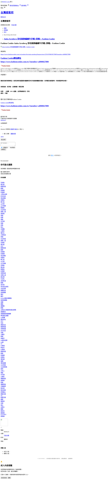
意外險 (3, 284)
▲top (2, 136)
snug (2, 246)
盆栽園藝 (3, 292)
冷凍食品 (3, 235)
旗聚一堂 (3, 211)
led (1, 343)
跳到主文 (3, 17)
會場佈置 (3, 328)
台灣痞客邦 (7, 12)
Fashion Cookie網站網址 (11, 58)
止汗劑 (3, 204)
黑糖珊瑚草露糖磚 (6, 313)
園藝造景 (3, 290)
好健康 (3, 271)
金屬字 (3, 338)
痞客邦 (12, 129)
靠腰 (2, 302)
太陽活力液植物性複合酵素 (8, 309)
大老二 (3, 370)
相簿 (5, 28)
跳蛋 (2, 382)
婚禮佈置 (3, 326)
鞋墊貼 (3, 207)
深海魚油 (3, 280)
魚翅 (2, 236)
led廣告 (3, 345)
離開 (9, 477)
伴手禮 (3, 221)
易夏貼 (3, 200)
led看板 (3, 349)
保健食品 (3, 273)
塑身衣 (3, 411)
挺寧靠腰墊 (4, 300)
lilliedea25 (3, 120)
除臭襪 (3, 190)
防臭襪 (3, 192)
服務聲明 (70, 458)
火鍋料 (3, 231)
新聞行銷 (3, 397)
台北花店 (3, 330)
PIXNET (43, 458)
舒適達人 (3, 392)
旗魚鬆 (3, 213)
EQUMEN (3, 414)
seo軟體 (3, 317)
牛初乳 (3, 279)
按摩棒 (3, 380)
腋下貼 (3, 202)
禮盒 (2, 219)
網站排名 (3, 319)
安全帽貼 (3, 198)
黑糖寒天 (3, 311)
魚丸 (2, 227)
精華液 (3, 401)
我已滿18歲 (4, 477)
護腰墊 (3, 306)
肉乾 (2, 225)
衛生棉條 (3, 390)
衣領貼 (3, 182)
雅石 (2, 294)
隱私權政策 (64, 458)
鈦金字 (3, 347)
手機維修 (3, 386)
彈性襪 (3, 359)
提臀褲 (3, 416)
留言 (16, 129)
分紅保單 (3, 288)
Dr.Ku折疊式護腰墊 (6, 298)
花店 (2, 323)
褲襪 (2, 361)
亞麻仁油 (3, 275)
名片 (5, 32)
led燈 (2, 342)
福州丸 (3, 233)
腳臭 (2, 188)
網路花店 (3, 324)
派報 (2, 332)
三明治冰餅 (4, 194)
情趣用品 (3, 378)
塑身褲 (3, 413)
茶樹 (2, 403)
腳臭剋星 (3, 186)
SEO (2, 321)
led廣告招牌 (4, 340)
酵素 (2, 282)
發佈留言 (3, 149)
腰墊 (2, 304)
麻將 (2, 368)
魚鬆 (2, 215)
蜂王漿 (3, 277)
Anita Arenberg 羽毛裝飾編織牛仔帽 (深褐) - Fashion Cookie (29, 39)
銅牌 (2, 336)
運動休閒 (13, 133)
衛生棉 (3, 388)
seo (1, 395)
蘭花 (2, 296)
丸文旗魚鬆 (4, 367)
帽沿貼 (3, 184)
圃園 (2, 409)
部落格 (6, 30)
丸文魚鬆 (3, 365)
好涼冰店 (3, 196)
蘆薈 (2, 399)
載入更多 (3, 139)
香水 (2, 405)
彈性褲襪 (3, 363)
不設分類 (13, 25)
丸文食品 (3, 209)
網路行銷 (3, 394)
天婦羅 (3, 229)
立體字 (3, 334)
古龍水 (3, 407)
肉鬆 (2, 217)
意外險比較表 (4, 286)
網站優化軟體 (4, 315)
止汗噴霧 (3, 205)
